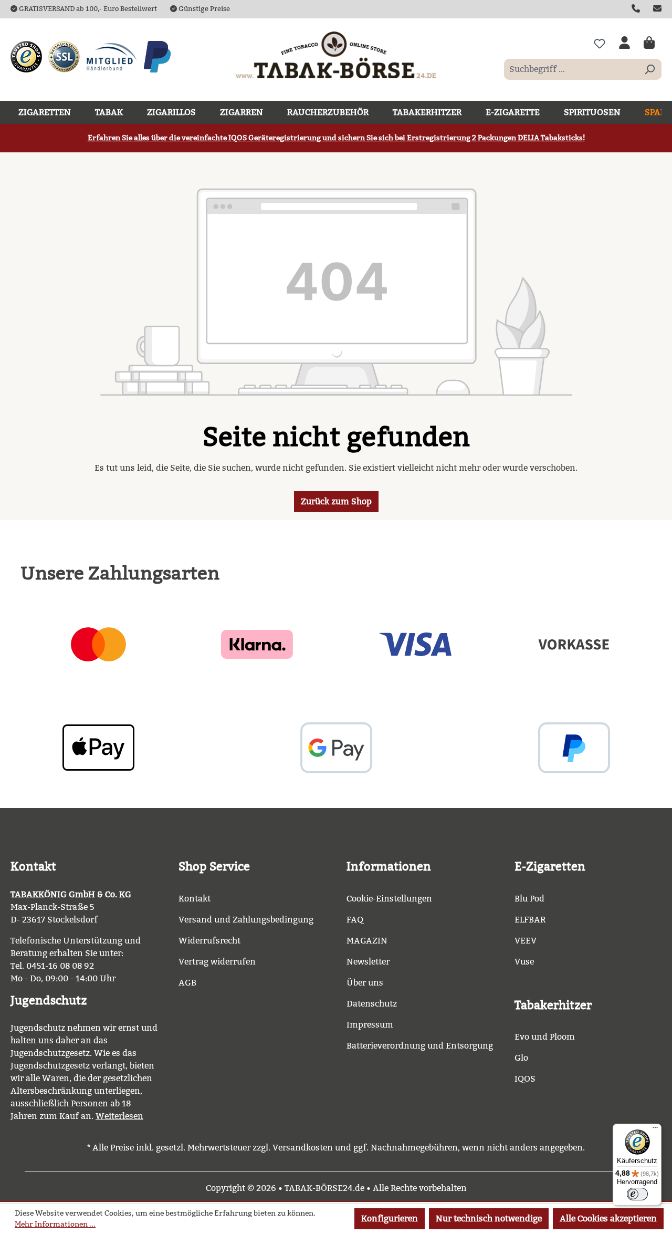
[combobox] (571, 69)
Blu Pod (529, 899)
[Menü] (655, 1130)
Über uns (364, 983)
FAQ (354, 920)
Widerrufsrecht (209, 941)
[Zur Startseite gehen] (336, 54)
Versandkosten (302, 1148)
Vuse (524, 962)
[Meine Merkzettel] (599, 43)
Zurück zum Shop (336, 501)
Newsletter (368, 962)
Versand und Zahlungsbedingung (245, 920)
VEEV (525, 941)
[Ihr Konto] (624, 43)
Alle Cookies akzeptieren (608, 1218)
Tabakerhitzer (553, 1005)
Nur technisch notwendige (489, 1218)
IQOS (525, 1079)
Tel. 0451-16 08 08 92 (52, 966)
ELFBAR (529, 920)
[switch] (637, 1194)
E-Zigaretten (549, 866)
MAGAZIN (366, 941)
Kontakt (194, 899)
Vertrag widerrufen (217, 962)
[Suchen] (649, 69)
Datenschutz (371, 1004)
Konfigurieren (389, 1218)
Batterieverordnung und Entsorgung (419, 1046)
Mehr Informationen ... (55, 1224)
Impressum (369, 1025)
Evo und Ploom (544, 1037)
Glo (521, 1058)
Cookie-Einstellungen (389, 899)
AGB (187, 983)
